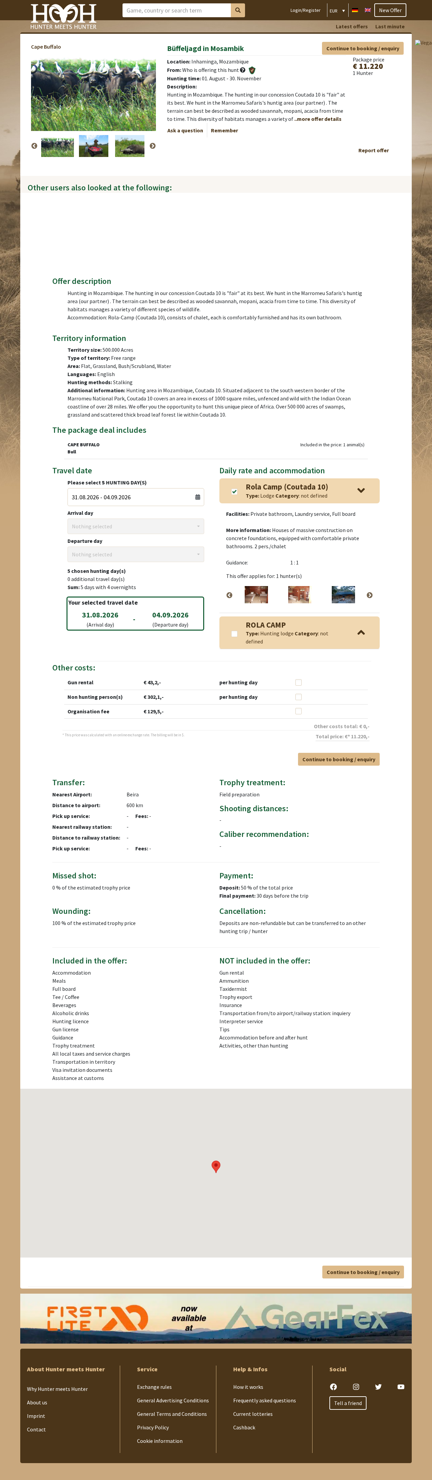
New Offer (390, 10)
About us (37, 1402)
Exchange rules (154, 1386)
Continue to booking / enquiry (362, 48)
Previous (34, 146)
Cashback (244, 1427)
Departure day (85, 540)
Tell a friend (348, 1403)
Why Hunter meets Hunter (57, 1388)
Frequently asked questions (264, 1400)
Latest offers (352, 26)
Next (152, 146)
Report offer (373, 150)
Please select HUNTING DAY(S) (107, 482)
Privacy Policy (153, 1427)
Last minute (390, 26)
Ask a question (185, 130)
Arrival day (80, 512)
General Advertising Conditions (173, 1400)
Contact (36, 1429)
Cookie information (160, 1440)
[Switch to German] (355, 9)
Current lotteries (253, 1413)
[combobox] (136, 526)
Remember (224, 130)
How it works (248, 1386)
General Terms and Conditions (172, 1413)
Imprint (36, 1415)
